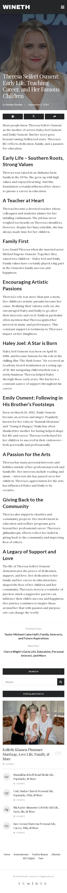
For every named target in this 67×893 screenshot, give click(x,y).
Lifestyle (56, 854)
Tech (40, 858)
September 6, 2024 (38, 104)
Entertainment (21, 854)
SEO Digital (29, 858)
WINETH (16, 7)
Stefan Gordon (14, 104)
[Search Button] (60, 681)
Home (7, 854)
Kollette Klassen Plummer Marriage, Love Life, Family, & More (26, 754)
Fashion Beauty (40, 854)
